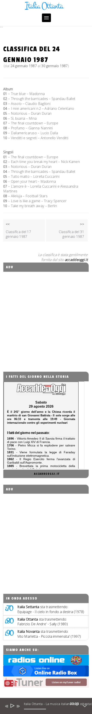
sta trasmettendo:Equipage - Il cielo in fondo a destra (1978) (50, 609)
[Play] (12, 706)
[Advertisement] (46, 318)
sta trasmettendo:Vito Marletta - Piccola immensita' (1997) (49, 634)
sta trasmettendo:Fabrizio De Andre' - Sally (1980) (42, 622)
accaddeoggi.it (47, 474)
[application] (43, 707)
